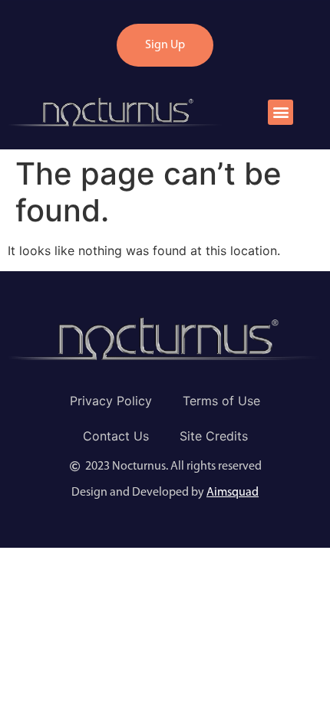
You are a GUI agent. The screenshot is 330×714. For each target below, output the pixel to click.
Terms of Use (221, 400)
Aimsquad (232, 492)
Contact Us (116, 436)
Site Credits (214, 436)
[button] (280, 112)
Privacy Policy (111, 400)
